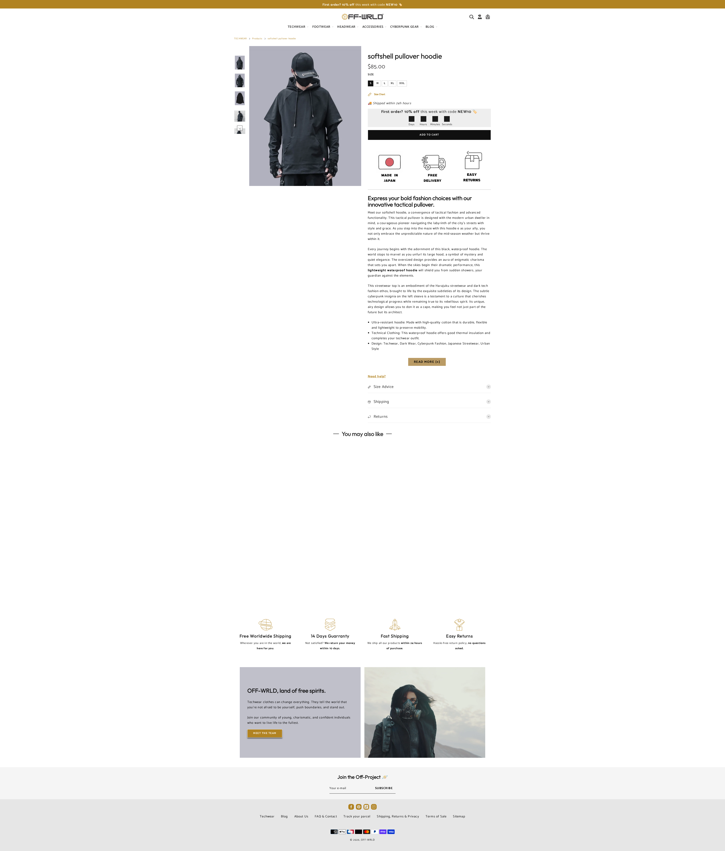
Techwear (267, 816)
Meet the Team (264, 733)
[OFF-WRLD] (362, 17)
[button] (239, 51)
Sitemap (459, 816)
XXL (402, 83)
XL (392, 83)
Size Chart (379, 94)
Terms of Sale (436, 816)
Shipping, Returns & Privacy (398, 816)
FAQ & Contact (326, 816)
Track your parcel (356, 816)
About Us (301, 816)
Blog (284, 816)
